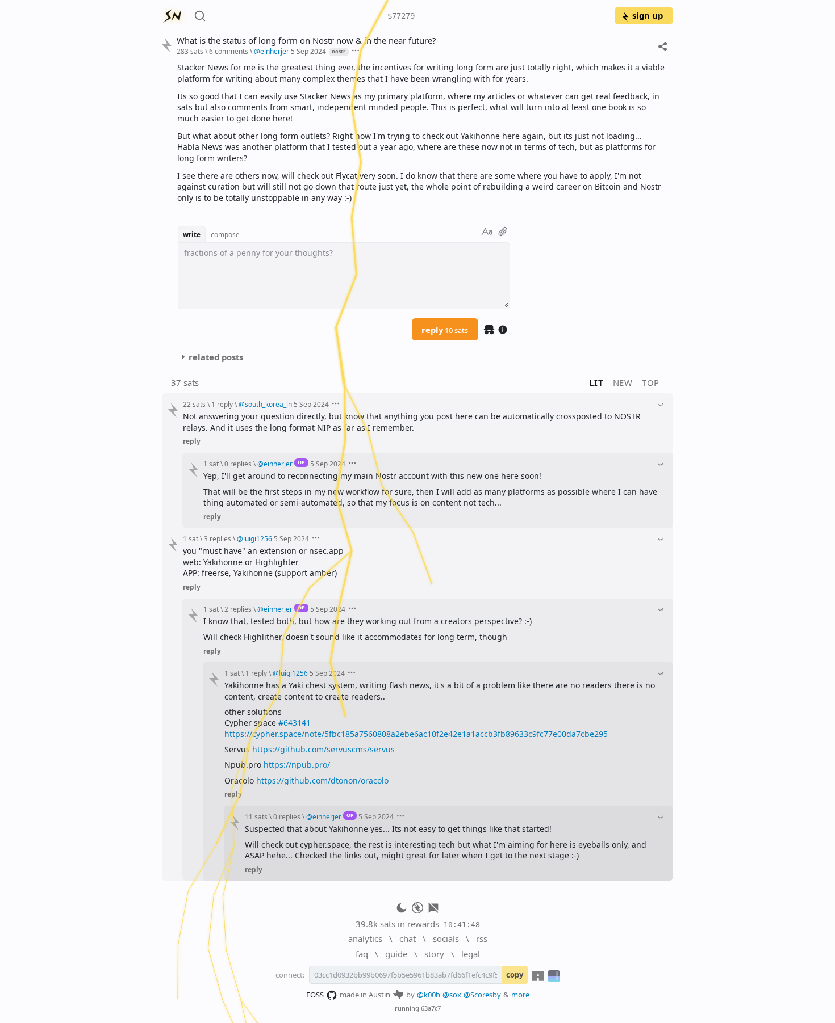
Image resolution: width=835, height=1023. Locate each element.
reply (444, 329)
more (520, 995)
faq (362, 953)
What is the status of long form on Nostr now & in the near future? (306, 40)
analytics (365, 938)
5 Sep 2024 (308, 51)
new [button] (623, 382)
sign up (647, 15)
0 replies (238, 463)
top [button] (650, 382)
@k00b (428, 995)
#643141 (294, 722)
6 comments (228, 51)
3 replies (217, 538)
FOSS (315, 995)
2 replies (238, 608)
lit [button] (596, 382)
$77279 (401, 15)
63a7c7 (431, 1008)
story (434, 953)
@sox (451, 995)
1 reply (222, 404)
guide (396, 953)
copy (514, 975)
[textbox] (421, 132)
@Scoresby (482, 995)
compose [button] (225, 234)
